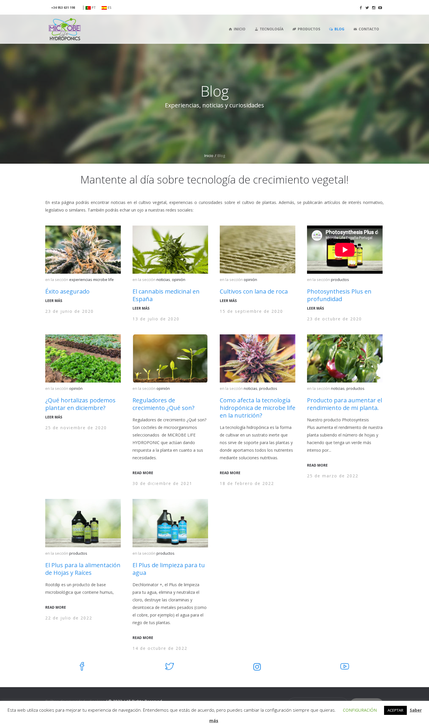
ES (109, 7)
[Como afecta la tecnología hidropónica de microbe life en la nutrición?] (257, 358)
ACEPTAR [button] (395, 710)
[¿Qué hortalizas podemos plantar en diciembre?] (83, 358)
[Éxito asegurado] (83, 250)
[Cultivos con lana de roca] (257, 250)
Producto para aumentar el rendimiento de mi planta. (344, 404)
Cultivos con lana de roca (254, 291)
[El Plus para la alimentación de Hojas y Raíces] (83, 523)
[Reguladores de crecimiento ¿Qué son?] (170, 358)
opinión (178, 279)
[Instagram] (373, 7)
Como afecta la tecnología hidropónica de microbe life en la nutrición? (257, 407)
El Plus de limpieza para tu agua (168, 569)
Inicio (208, 155)
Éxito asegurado (67, 291)
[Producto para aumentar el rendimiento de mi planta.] (345, 358)
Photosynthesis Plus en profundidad (339, 295)
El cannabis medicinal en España (166, 295)
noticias (163, 279)
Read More (142, 472)
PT (93, 7)
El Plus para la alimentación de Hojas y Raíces (83, 569)
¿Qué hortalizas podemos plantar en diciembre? (80, 404)
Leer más (53, 300)
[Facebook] (360, 7)
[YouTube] (380, 7)
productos (340, 279)
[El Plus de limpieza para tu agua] (170, 523)
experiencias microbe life (91, 279)
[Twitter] (367, 7)
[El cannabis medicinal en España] (170, 250)
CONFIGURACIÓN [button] (360, 710)
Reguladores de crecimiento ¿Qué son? (163, 404)
